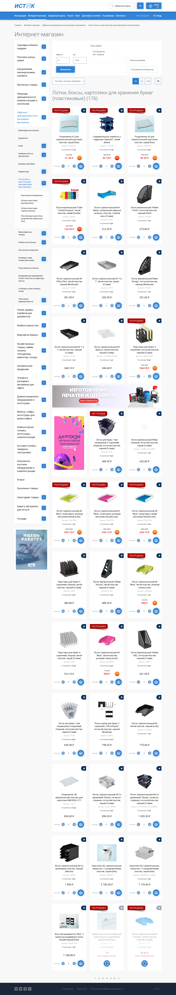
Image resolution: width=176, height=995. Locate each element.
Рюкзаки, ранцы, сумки (26, 58)
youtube (29, 988)
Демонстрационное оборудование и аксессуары (28, 400)
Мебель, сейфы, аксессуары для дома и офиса (26, 415)
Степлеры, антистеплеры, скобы (29, 289)
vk (16, 988)
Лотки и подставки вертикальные (29, 201)
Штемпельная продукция (24, 367)
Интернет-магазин (37, 15)
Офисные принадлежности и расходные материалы (64, 25)
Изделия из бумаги (27, 334)
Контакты (121, 15)
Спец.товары (96, 46)
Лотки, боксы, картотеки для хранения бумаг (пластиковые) (25, 183)
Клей (20, 146)
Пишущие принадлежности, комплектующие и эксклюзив (27, 98)
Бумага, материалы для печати (27, 508)
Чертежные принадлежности (25, 300)
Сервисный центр (56, 15)
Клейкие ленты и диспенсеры (25, 154)
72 (142, 81)
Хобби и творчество (28, 325)
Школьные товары (27, 84)
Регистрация (143, 15)
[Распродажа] (104, 51)
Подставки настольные (28, 268)
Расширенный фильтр (142, 69)
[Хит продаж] (104, 54)
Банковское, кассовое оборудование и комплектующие (26, 466)
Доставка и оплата (91, 15)
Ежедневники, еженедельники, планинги (26, 72)
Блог (78, 15)
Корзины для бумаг (26, 164)
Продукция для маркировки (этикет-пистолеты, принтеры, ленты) (31, 278)
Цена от (59, 54)
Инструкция (20, 15)
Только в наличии (137, 60)
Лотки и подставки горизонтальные (29, 209)
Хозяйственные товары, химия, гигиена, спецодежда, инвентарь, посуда (27, 350)
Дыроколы (23, 138)
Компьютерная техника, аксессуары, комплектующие (26, 432)
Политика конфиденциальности (106, 989)
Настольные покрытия (28, 250)
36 (136, 81)
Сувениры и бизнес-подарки (28, 46)
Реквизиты (68, 989)
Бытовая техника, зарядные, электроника (26, 449)
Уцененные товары (27, 488)
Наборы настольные (27, 242)
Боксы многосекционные (32, 195)
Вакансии (82, 989)
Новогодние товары (28, 497)
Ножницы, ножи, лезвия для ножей (26, 258)
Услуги (70, 15)
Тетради (21, 518)
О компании (108, 15)
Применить (65, 69)
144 (148, 81)
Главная (18, 25)
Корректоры (23, 171)
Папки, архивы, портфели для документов (25, 313)
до (74, 54)
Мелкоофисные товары (25, 233)
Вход (159, 15)
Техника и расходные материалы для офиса (25, 382)
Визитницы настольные (28, 130)
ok (25, 988)
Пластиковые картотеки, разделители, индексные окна (32, 218)
